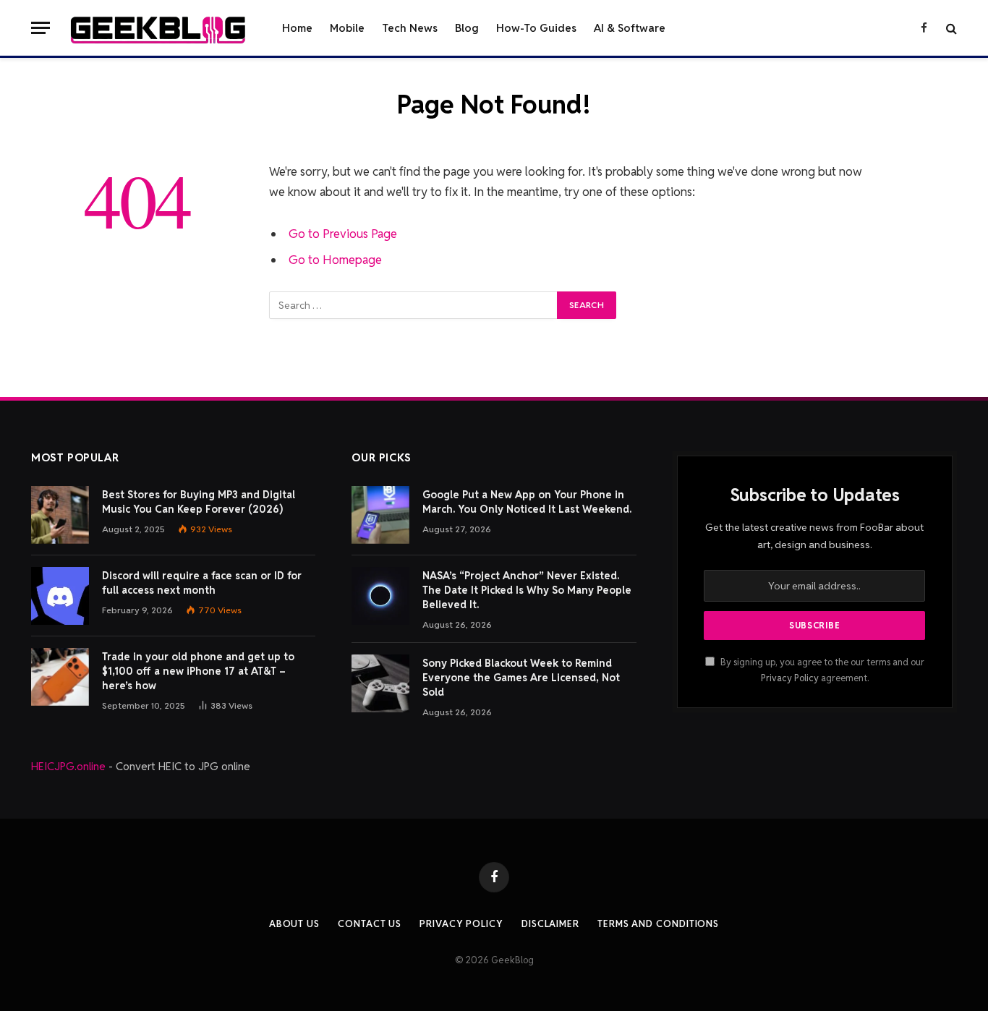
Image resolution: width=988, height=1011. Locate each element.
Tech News (410, 28)
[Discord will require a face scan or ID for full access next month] (60, 596)
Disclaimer (550, 924)
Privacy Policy (790, 678)
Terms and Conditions (658, 924)
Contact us (369, 924)
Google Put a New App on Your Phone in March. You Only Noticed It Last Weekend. (526, 502)
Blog (467, 28)
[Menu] (40, 28)
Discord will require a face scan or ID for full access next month (202, 583)
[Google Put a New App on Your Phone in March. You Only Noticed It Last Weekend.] (380, 515)
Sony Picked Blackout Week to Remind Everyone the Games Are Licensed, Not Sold (521, 678)
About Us (294, 924)
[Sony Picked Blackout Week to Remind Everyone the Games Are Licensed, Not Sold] (380, 683)
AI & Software (629, 28)
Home (297, 28)
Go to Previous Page (343, 234)
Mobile (347, 28)
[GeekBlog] (158, 28)
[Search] (950, 28)
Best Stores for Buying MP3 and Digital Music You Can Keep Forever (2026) (198, 502)
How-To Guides (536, 28)
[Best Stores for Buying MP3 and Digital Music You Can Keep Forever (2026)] (60, 515)
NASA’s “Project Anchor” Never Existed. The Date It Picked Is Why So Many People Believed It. (526, 590)
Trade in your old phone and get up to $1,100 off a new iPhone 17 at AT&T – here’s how (198, 671)
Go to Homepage (335, 260)
